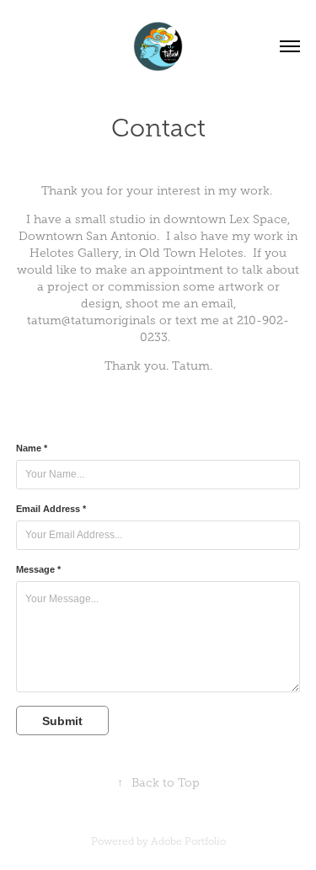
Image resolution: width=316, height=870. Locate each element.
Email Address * (51, 509)
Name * (31, 448)
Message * (38, 569)
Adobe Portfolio (188, 841)
